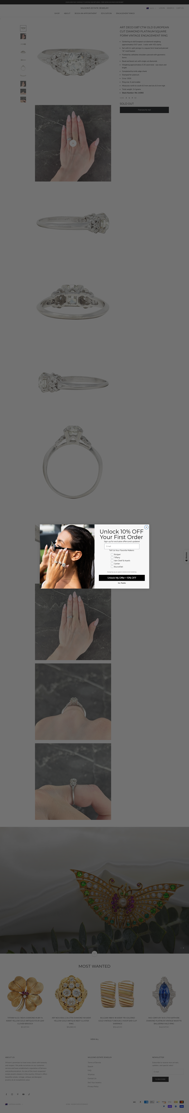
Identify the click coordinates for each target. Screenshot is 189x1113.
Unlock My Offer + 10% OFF (122, 577)
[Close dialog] (146, 527)
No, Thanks (122, 583)
